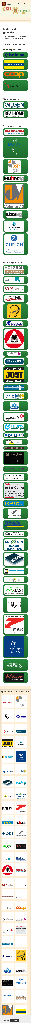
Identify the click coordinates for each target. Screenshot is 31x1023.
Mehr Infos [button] (25, 1017)
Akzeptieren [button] (14, 1020)
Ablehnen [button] (6, 1020)
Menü (27, 4)
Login (20, 4)
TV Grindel (9, 3)
